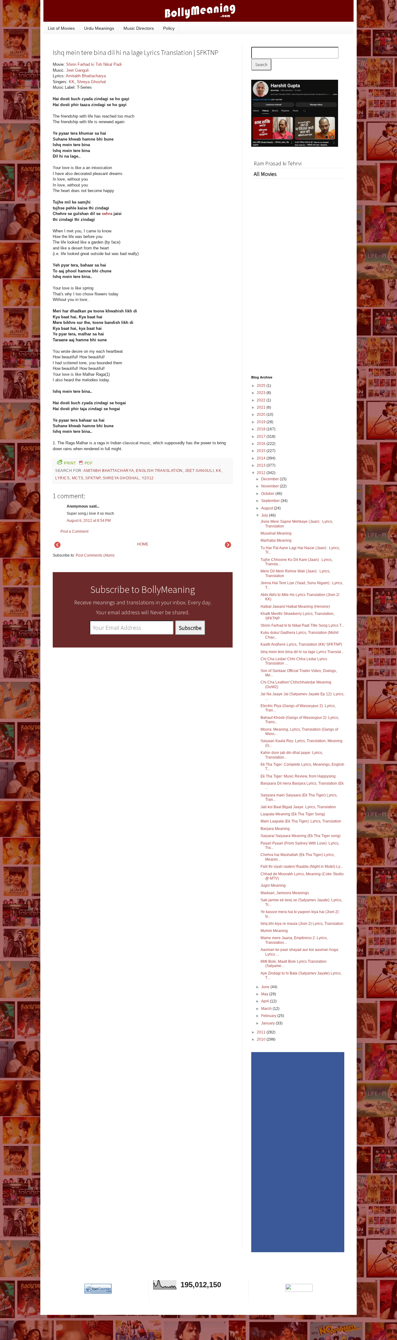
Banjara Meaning (275, 829)
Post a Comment (74, 531)
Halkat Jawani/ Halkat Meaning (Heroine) (295, 606)
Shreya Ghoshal (91, 81)
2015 (261, 451)
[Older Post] (228, 546)
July (265, 515)
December (270, 479)
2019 (261, 422)
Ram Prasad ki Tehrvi (277, 163)
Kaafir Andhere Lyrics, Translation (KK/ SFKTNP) (301, 644)
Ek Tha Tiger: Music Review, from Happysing (298, 776)
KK (71, 81)
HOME (142, 544)
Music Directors (138, 28)
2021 (261, 407)
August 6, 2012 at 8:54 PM (89, 520)
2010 (261, 1039)
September (271, 501)
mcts (77, 478)
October (268, 493)
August (267, 508)
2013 (261, 465)
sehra (107, 213)
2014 (261, 458)
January (268, 1023)
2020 (261, 414)
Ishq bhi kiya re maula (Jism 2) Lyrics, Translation (302, 923)
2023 (261, 393)
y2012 (148, 478)
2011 (261, 1032)
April (265, 1001)
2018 (261, 429)
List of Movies (61, 28)
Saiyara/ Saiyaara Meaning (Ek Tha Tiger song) (301, 836)
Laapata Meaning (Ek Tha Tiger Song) (293, 814)
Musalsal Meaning (276, 533)
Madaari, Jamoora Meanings (285, 893)
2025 (261, 385)
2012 (261, 473)
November (270, 486)
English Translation (159, 470)
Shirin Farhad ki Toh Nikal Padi (94, 64)
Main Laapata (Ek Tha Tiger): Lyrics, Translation (301, 821)
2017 (261, 436)
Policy (169, 28)
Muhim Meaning (274, 931)
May (265, 994)
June (265, 987)
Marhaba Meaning (276, 540)
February (269, 1016)
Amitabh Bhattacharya (86, 76)
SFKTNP (92, 478)
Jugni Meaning (273, 885)
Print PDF (78, 463)
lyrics (62, 478)
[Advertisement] (186, 103)
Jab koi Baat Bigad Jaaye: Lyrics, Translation (298, 807)
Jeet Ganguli (77, 70)
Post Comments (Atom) (95, 555)
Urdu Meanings (99, 28)
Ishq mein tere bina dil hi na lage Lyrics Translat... (302, 652)
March (267, 1008)
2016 (261, 443)
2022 (261, 400)
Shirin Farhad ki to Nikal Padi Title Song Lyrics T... (302, 625)
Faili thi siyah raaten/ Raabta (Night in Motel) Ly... (302, 866)
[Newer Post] (57, 546)
